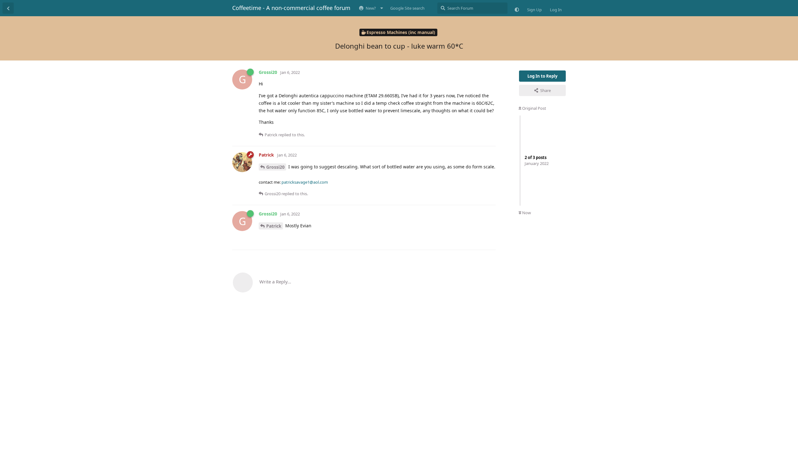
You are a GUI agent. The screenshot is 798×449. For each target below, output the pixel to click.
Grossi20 (275, 167)
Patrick (273, 226)
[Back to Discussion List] (8, 8)
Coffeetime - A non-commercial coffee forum (291, 8)
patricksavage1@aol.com (304, 182)
